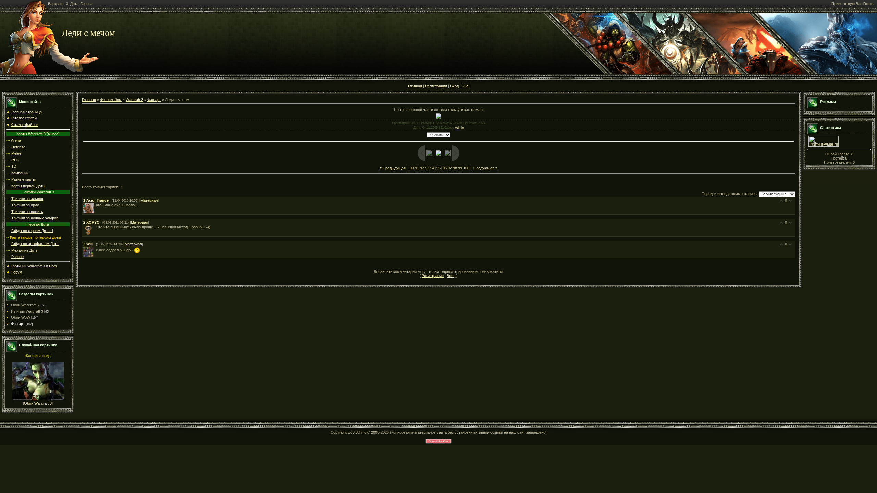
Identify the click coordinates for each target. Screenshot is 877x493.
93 (427, 168)
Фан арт (18, 323)
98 (455, 168)
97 (450, 168)
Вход (454, 86)
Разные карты (23, 179)
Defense (18, 147)
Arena (16, 140)
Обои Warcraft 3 (25, 305)
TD (13, 166)
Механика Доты (24, 250)
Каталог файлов (24, 125)
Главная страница (26, 112)
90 (412, 168)
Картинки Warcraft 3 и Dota (34, 266)
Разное (17, 257)
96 (445, 168)
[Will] (95, 250)
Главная (415, 86)
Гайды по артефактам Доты (35, 244)
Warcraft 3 (134, 100)
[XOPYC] (95, 227)
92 (422, 168)
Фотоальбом (111, 100)
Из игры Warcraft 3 (27, 311)
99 (460, 168)
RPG (15, 160)
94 (432, 168)
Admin (459, 127)
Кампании (19, 173)
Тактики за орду (25, 205)
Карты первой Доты (28, 186)
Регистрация (436, 86)
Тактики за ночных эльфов (34, 218)
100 (466, 168)
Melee (16, 153)
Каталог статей (24, 118)
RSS (465, 86)
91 (417, 168)
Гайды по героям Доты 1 (32, 231)
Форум (16, 272)
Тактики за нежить (27, 212)
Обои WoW (20, 317)
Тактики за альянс (27, 199)
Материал (149, 200)
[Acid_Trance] (95, 205)
